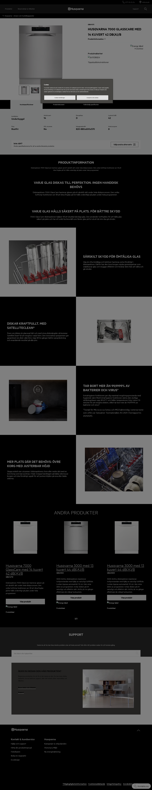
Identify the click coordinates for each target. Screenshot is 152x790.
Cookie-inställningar (60, 97)
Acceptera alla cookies (92, 97)
